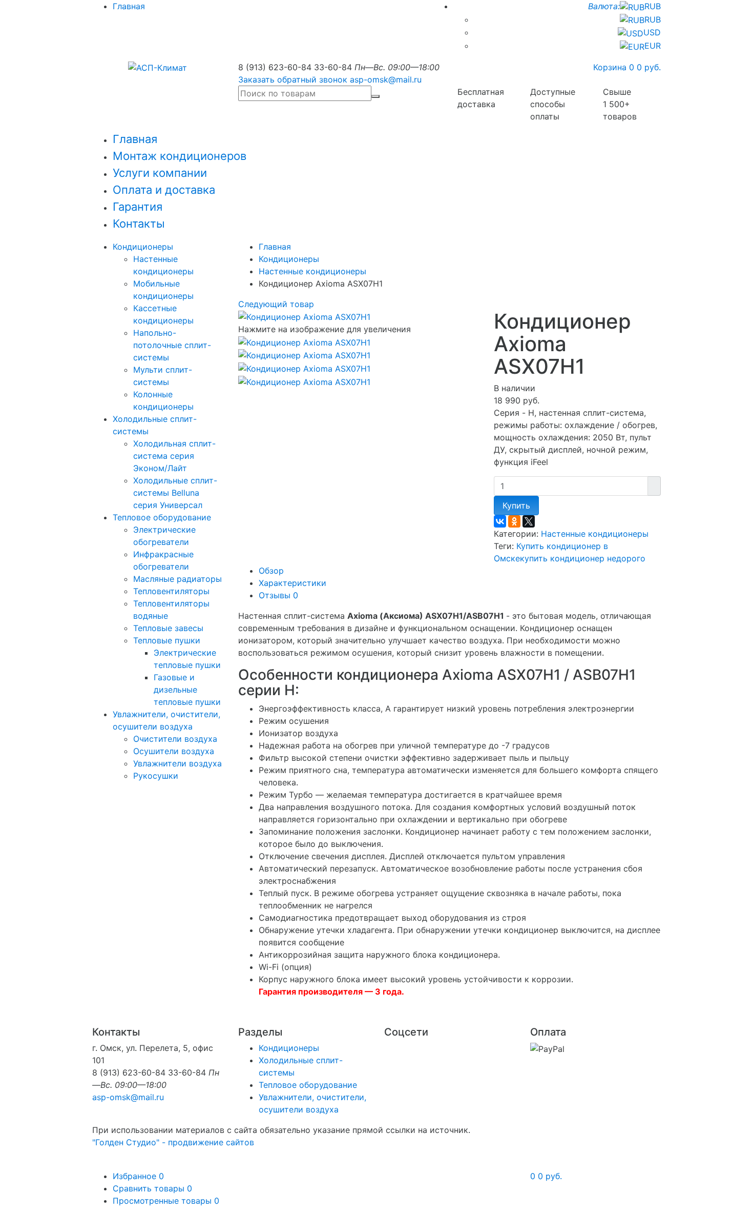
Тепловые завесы (168, 628)
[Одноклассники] (514, 521)
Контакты (139, 223)
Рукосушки (155, 776)
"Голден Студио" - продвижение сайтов (173, 1142)
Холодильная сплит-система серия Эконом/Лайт (174, 455)
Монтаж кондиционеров (179, 156)
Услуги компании (160, 172)
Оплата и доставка (164, 189)
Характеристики (292, 583)
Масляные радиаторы (177, 579)
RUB (624, 6)
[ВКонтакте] (500, 521)
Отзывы (278, 595)
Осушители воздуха (173, 751)
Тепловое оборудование (162, 517)
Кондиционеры (143, 246)
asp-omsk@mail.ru (386, 79)
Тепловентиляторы (171, 591)
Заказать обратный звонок (292, 79)
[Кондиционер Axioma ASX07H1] (304, 341)
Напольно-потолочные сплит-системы (172, 345)
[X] (528, 521)
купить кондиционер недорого (582, 558)
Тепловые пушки (166, 640)
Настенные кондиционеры (312, 271)
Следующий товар (276, 304)
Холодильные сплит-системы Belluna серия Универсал (175, 492)
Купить (516, 505)
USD (652, 32)
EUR (652, 45)
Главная (129, 6)
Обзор (271, 570)
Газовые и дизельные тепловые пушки (187, 689)
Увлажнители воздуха (177, 763)
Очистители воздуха (175, 739)
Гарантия (137, 206)
